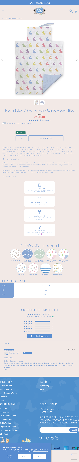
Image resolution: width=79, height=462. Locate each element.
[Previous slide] (2, 3)
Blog (2, 400)
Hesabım (3, 397)
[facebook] (41, 438)
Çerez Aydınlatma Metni (9, 430)
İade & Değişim (6, 389)
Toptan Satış (44, 386)
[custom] (47, 438)
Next (77, 60)
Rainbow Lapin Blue (13, 18)
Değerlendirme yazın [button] (39, 336)
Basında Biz (4, 412)
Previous (2, 60)
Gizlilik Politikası (6, 423)
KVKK (2, 438)
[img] (9, 350)
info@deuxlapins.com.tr (49, 409)
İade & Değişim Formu (8, 393)
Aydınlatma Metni (6, 419)
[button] (3, 11)
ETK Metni (4, 434)
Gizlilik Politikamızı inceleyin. (40, 451)
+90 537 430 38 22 (47, 412)
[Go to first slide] (77, 3)
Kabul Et (24, 456)
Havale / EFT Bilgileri (8, 416)
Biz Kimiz (3, 408)
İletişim (42, 389)
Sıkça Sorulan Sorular (8, 427)
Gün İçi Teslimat (6, 386)
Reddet (40, 456)
